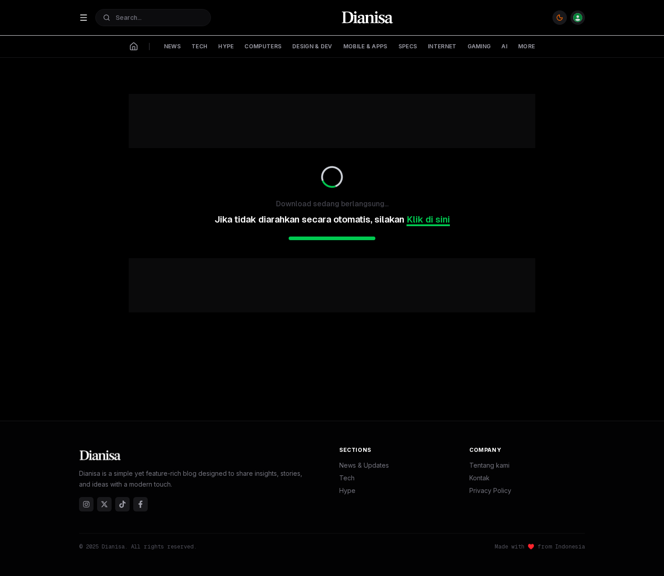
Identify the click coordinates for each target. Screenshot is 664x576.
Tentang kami (489, 465)
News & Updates (364, 465)
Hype (347, 490)
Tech (347, 478)
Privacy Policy (490, 490)
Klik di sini (428, 219)
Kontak (479, 478)
